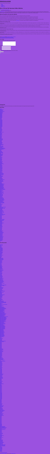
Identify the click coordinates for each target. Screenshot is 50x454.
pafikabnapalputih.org (2, 310)
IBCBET (1, 267)
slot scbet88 (1, 248)
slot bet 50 (1, 135)
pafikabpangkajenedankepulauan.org (4, 316)
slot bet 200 (1, 409)
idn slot (1, 131)
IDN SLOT (1, 266)
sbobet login (1, 244)
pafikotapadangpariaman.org (3, 308)
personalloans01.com (2, 11)
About (2, 4)
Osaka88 (1, 231)
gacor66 (1, 193)
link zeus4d (1, 443)
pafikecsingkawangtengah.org (3, 318)
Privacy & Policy (3, 6)
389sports (1, 225)
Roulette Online (1, 258)
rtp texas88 (1, 252)
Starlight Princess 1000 (2, 208)
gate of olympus (1, 413)
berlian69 (1, 340)
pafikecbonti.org (2, 330)
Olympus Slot (1, 112)
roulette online (1, 349)
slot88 (0, 257)
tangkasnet (1, 129)
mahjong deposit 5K (2, 111)
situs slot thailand (2, 173)
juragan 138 (1, 161)
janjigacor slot (1, 180)
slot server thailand (2, 281)
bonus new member (2, 285)
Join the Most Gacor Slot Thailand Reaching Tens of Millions (6, 37)
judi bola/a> (1, 240)
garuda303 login (2, 220)
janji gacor (1, 363)
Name (1, 46)
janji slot (1, 366)
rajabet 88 (1, 275)
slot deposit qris (1, 201)
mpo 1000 (1, 272)
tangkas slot (1, 155)
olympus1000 (1, 207)
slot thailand (1, 176)
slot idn (1, 149)
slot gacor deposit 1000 (2, 445)
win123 (1, 205)
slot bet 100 (1, 234)
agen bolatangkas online (2, 148)
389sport (1, 382)
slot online (1, 209)
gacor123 (1, 224)
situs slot (1, 143)
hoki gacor (1, 172)
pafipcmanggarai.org (2, 312)
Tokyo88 (1, 361)
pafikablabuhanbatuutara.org (3, 313)
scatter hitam (1, 197)
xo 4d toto (1, 277)
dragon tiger (1, 245)
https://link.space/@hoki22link (3, 427)
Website (1, 49)
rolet (0, 150)
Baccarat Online (1, 259)
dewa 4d (1, 169)
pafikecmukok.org (2, 333)
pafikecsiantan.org (2, 322)
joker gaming (1, 359)
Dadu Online (1, 338)
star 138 (1, 158)
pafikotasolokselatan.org (2, 189)
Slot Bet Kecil (1, 110)
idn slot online (1, 146)
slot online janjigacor (2, 179)
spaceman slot (13, 36)
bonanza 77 (1, 167)
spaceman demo (1, 181)
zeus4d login (1, 440)
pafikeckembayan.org (2, 332)
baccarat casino (1, 192)
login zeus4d (1, 195)
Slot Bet (1, 362)
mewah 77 (1, 262)
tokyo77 (1, 416)
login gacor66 (1, 194)
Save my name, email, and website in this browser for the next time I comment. (9, 50)
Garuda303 (1, 142)
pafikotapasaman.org (2, 307)
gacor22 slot (1, 290)
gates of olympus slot (2, 199)
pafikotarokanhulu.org (2, 309)
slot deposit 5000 (2, 200)
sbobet (0, 132)
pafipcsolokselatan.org (2, 188)
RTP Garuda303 (2, 163)
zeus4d (0, 182)
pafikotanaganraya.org (2, 311)
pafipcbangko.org (2, 187)
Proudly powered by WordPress (3, 453)
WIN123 (1, 385)
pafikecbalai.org (1, 329)
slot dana (1, 293)
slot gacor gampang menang (3, 302)
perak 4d (1, 261)
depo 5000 (1, 168)
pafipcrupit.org (1, 186)
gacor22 (1, 342)
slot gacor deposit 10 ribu (2, 444)
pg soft (0, 337)
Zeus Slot (1, 284)
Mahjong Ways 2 (2, 292)
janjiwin (1, 118)
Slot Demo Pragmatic (2, 294)
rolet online (1, 147)
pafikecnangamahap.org (2, 326)
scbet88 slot (1, 249)
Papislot (1, 164)
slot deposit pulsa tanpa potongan (3, 304)
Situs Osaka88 (1, 237)
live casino (1, 412)
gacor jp (1, 171)
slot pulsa (1, 133)
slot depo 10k (1, 433)
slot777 (1, 384)
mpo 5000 (1, 273)
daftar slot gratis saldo (2, 410)
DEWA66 (1, 113)
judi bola (1, 151)
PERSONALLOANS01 (5, 1)
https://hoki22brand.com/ (2, 429)
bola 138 (1, 265)
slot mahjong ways (2, 442)
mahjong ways (1, 210)
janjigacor (1, 352)
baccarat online (1, 174)
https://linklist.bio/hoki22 (2, 426)
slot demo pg (1, 178)
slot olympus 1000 (2, 212)
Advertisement (2, 5)
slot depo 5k (1, 226)
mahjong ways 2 (2, 109)
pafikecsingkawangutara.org (3, 319)
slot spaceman (17, 20)
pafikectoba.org (1, 336)
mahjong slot (1, 138)
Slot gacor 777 (1, 279)
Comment (1, 45)
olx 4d (0, 263)
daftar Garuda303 (2, 341)
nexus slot (1, 130)
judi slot (1, 255)
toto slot (1, 136)
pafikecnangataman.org (2, 327)
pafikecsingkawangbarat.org (3, 317)
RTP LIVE (1, 268)
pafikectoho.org (1, 324)
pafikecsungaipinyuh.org (2, 323)
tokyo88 (1, 404)
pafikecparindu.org (2, 334)
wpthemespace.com (13, 453)
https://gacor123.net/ (2, 219)
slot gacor (1, 196)
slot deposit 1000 (2, 415)
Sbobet (0, 291)
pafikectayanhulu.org (2, 335)
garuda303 (1, 120)
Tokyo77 (1, 260)
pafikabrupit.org (1, 185)
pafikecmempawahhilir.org (3, 320)
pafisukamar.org (1, 184)
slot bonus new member (2, 214)
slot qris (1, 283)
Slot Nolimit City (2, 300)
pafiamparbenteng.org (2, 315)
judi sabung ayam (2, 198)
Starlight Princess (2, 435)
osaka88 (1, 424)
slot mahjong (1, 374)
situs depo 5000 (1, 236)
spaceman (11, 36)
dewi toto (1, 170)
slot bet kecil (1, 139)
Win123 (1, 379)
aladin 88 (1, 159)
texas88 (1, 140)
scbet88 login (1, 250)
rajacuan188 (1, 276)
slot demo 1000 (1, 287)
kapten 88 (1, 162)
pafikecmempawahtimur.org (3, 321)
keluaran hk (1, 154)
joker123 (1, 134)
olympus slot (1, 408)
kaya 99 (1, 160)
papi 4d (1, 274)
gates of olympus (2, 358)
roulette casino (1, 351)
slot (0, 145)
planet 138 (1, 157)
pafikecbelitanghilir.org (2, 325)
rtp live (0, 298)
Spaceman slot (1, 295)
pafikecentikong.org (2, 331)
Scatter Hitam (1, 377)
